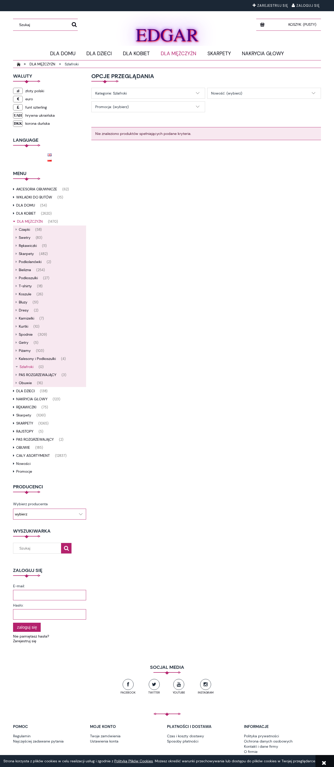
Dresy (24, 310)
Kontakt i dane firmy (261, 746)
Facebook (128, 692)
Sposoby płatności (182, 741)
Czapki (24, 229)
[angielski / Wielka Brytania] (49, 154)
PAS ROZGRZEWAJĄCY (37, 374)
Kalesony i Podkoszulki (37, 358)
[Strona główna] (17, 63)
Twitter (154, 692)
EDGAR (167, 33)
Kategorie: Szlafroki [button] (111, 93)
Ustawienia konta (104, 741)
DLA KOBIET (26, 213)
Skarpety (26, 253)
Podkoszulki (28, 278)
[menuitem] (62, 53)
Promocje (24, 471)
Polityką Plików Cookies (133, 761)
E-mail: (19, 586)
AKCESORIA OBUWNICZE (36, 189)
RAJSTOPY (24, 431)
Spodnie (26, 334)
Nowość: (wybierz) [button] (226, 93)
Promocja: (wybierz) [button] (112, 106)
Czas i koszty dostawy (185, 736)
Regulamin (22, 736)
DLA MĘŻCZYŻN (30, 221)
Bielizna (25, 269)
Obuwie (25, 383)
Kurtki (23, 326)
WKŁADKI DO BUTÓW (34, 197)
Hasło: (18, 605)
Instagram (205, 692)
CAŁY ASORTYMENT (33, 455)
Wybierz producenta (30, 504)
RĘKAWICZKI (26, 407)
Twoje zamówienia (105, 736)
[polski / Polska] (49, 159)
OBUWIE (23, 447)
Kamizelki (26, 318)
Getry (23, 342)
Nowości (23, 463)
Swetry (25, 237)
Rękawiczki (28, 245)
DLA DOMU (25, 205)
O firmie (251, 751)
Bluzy (23, 302)
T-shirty (25, 286)
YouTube (179, 692)
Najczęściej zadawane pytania (38, 741)
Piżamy (25, 350)
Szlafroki (26, 366)
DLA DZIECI (25, 391)
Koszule (25, 294)
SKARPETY (24, 423)
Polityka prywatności (261, 736)
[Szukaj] (74, 25)
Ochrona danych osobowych (268, 741)
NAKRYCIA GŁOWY (31, 399)
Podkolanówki (30, 261)
